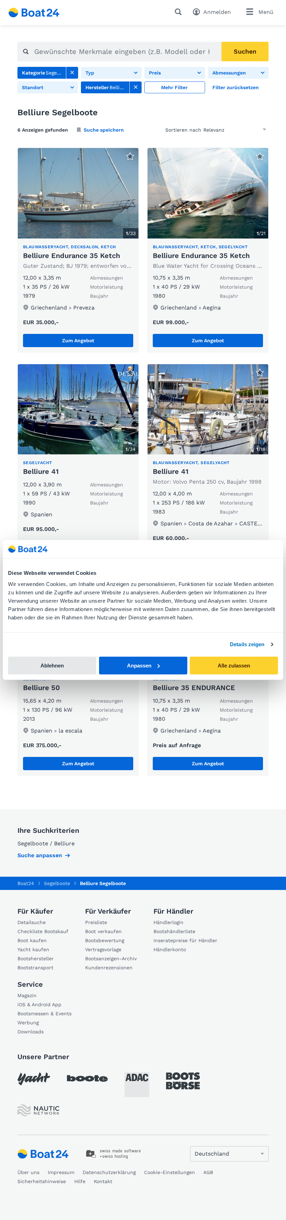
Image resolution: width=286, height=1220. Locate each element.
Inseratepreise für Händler (185, 940)
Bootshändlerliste (174, 931)
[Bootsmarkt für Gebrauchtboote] (34, 12)
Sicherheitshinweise (41, 1181)
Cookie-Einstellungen (169, 1172)
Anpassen (139, 665)
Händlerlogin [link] (168, 922)
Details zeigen (247, 644)
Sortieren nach (183, 130)
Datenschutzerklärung (109, 1172)
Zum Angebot (78, 340)
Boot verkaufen (103, 931)
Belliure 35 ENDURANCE (194, 687)
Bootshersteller (35, 958)
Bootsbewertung (104, 940)
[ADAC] (137, 1084)
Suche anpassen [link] (39, 855)
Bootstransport (35, 967)
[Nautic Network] (38, 1110)
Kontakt (103, 1181)
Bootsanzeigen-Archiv (111, 958)
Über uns (28, 1172)
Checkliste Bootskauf (42, 931)
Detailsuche (31, 922)
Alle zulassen (234, 665)
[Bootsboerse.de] (183, 1081)
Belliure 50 (41, 687)
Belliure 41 (41, 471)
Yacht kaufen (33, 949)
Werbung (28, 1022)
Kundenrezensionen (109, 967)
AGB (208, 1172)
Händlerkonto (169, 949)
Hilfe (79, 1181)
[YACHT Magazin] (33, 1078)
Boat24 (25, 883)
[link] (72, 73)
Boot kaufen (32, 940)
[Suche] (180, 12)
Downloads (30, 1031)
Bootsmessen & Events (44, 1013)
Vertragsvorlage (103, 949)
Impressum (61, 1172)
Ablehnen (52, 665)
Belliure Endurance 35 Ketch (71, 255)
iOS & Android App (39, 1004)
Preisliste (96, 922)
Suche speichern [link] (104, 130)
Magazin (27, 995)
